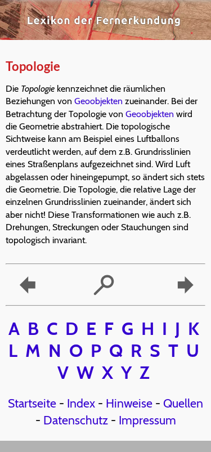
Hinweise (129, 403)
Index (81, 403)
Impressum (147, 420)
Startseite (32, 403)
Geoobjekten (98, 101)
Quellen (183, 403)
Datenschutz (75, 420)
